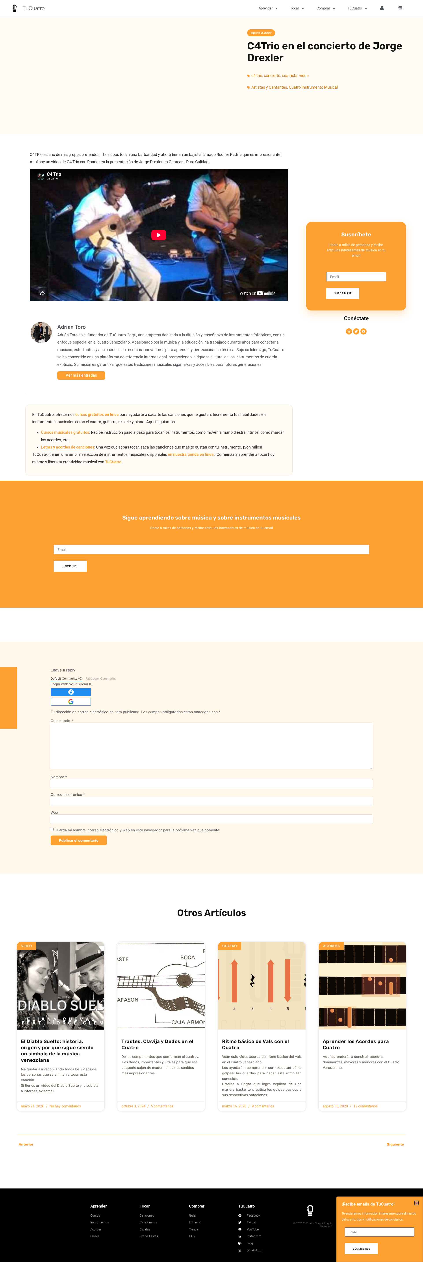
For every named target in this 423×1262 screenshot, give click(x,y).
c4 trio (256, 75)
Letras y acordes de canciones (67, 447)
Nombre (59, 777)
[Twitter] (356, 331)
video (304, 75)
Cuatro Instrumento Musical (313, 87)
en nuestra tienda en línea (191, 454)
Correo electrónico (68, 794)
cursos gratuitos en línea (97, 414)
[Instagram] (349, 331)
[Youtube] (363, 331)
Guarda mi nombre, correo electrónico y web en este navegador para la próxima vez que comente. (137, 830)
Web (54, 812)
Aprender (266, 8)
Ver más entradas (81, 375)
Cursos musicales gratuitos (65, 432)
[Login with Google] (71, 702)
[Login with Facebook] (71, 692)
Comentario (62, 720)
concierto (272, 75)
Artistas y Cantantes (269, 87)
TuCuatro (33, 8)
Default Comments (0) (66, 678)
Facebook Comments (100, 678)
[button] (416, 1203)
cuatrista (289, 75)
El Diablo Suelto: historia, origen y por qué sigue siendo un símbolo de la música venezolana (57, 1050)
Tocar (294, 8)
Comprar (323, 8)
